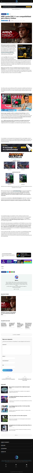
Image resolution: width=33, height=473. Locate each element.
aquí (20, 9)
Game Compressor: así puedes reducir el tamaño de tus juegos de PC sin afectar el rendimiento (28, 325)
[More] (10, 14)
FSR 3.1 (3, 268)
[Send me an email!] (17, 289)
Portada (2, 3)
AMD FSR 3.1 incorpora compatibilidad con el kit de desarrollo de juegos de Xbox (8, 313)
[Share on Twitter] (8, 14)
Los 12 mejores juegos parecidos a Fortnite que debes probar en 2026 (19, 406)
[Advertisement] (16, 81)
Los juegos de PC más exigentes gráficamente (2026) (12, 324)
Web (3, 365)
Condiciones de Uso (25, 460)
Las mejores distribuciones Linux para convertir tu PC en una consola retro (20, 397)
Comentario (4, 344)
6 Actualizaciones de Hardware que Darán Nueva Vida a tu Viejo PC (20, 426)
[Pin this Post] (10, 272)
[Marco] (16, 277)
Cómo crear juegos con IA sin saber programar (18, 415)
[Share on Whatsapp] (12, 272)
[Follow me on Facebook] (15, 289)
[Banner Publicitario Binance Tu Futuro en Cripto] (25, 51)
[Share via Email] (14, 272)
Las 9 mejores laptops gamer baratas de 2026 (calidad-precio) (3, 324)
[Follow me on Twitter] (14, 289)
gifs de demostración (17, 190)
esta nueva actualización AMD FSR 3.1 (7, 52)
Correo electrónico (5, 360)
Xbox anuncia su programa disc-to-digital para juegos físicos (19, 387)
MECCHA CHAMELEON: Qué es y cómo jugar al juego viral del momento (20, 325)
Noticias (4, 3)
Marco (12, 20)
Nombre (3, 356)
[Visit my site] (18, 289)
